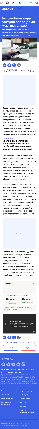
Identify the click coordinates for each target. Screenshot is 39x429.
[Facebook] (3, 364)
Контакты (23, 406)
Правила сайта (25, 399)
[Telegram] (18, 364)
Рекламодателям (25, 395)
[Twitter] (8, 364)
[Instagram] (23, 364)
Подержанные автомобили (6, 403)
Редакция (23, 402)
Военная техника (7, 399)
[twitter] (14, 65)
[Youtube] (13, 364)
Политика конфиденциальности (27, 411)
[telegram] (4, 65)
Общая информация (26, 391)
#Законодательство (12, 342)
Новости (4, 391)
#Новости (27, 342)
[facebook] (9, 65)
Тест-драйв (5, 395)
